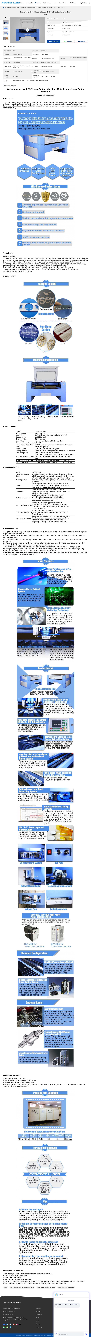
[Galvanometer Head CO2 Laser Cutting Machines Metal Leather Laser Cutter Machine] (27, 30)
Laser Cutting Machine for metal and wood (22, 1287)
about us (29, 2)
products (38, 2)
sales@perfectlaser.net (10, 1311)
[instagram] (17, 1324)
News (37, 1320)
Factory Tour (39, 1314)
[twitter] (10, 1324)
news (54, 2)
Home (6, 7)
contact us (62, 2)
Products (38, 1311)
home (22, 2)
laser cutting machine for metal (46, 1287)
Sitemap (38, 1324)
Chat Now (73, 2)
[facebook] (4, 1324)
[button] (5, 42)
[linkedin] (7, 1324)
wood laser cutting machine (66, 1287)
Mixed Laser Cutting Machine (19, 7)
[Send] (86, 1334)
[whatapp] (4, 1327)
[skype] (10, 1327)
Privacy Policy (39, 1327)
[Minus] (86, 1295)
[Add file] (56, 1334)
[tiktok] (14, 1324)
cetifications (47, 2)
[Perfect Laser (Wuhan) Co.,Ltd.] (10, 3)
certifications (39, 1317)
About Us (38, 1308)
